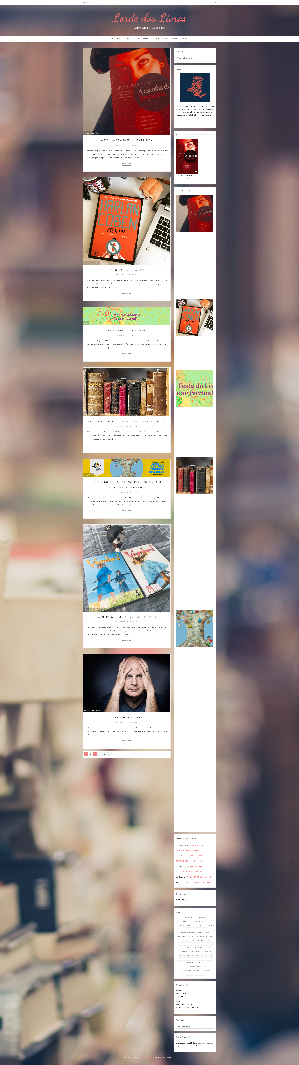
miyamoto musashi (185, 955)
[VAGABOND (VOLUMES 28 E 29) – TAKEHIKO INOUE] (126, 568)
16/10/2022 (121, 145)
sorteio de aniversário (191, 966)
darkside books (199, 929)
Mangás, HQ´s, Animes (94, 610)
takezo (196, 970)
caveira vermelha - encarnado (190, 921)
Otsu (193, 959)
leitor (209, 944)
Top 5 (137, 39)
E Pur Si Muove (91, 414)
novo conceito (183, 959)
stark (204, 966)
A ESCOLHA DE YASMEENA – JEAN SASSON (126, 140)
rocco (180, 962)
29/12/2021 (121, 275)
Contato (183, 39)
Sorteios (147, 39)
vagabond (199, 974)
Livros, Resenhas (91, 133)
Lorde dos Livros (149, 18)
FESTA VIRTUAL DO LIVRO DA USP (126, 330)
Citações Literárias (92, 710)
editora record (184, 940)
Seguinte (107, 754)
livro (187, 948)
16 (99, 754)
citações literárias (184, 925)
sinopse (200, 962)
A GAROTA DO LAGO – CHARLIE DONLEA (196, 882)
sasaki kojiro (190, 962)
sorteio (209, 962)
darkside (188, 929)
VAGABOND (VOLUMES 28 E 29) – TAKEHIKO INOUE (127, 617)
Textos (101, 414)
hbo (190, 944)
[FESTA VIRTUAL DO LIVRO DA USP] (126, 316)
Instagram (86, 2)
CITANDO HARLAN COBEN (126, 717)
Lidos (128, 39)
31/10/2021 (121, 335)
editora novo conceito (205, 936)
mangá (210, 948)
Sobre (174, 39)
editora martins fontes (186, 936)
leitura (179, 948)
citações (207, 921)
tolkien (189, 974)
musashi (197, 955)
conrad (209, 925)
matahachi (196, 951)
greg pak (182, 944)
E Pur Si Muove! (161, 39)
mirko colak (207, 951)
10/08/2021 (121, 492)
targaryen (206, 970)
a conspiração (201, 918)
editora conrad (203, 933)
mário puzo (208, 955)
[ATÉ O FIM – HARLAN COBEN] (126, 221)
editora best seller (188, 933)
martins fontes (184, 951)
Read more (126, 163)
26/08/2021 (121, 426)
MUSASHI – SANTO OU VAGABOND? (199, 877)
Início (112, 39)
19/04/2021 (121, 722)
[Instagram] (215, 2)
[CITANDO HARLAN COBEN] (126, 683)
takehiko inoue (185, 970)
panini (200, 959)
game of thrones (199, 940)
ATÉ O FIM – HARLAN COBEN (127, 270)
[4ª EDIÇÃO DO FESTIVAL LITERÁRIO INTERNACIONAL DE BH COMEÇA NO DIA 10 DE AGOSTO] (126, 468)
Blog (119, 39)
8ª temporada (188, 918)
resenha (209, 959)
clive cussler (199, 925)
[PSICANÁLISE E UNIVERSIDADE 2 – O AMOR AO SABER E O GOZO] (126, 392)
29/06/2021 (121, 622)
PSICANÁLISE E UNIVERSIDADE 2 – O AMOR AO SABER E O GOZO (126, 421)
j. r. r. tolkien (199, 944)
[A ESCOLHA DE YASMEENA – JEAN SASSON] (126, 91)
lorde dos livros (199, 948)
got (209, 940)
